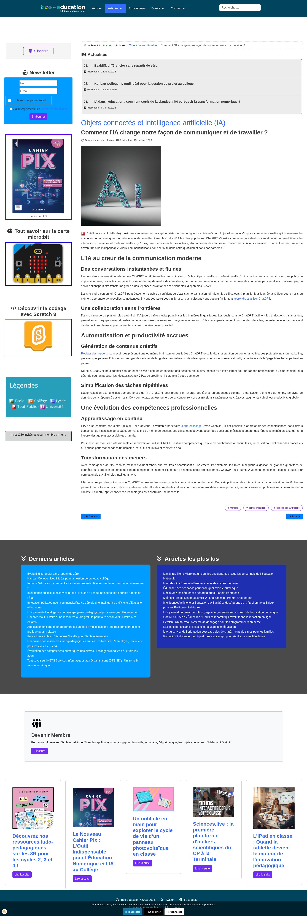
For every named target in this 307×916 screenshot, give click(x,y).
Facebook (190, 899)
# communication (256, 507)
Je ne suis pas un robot (31, 100)
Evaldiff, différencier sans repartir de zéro (125, 65)
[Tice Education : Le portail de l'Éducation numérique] (63, 8)
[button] (4, 911)
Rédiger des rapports (94, 353)
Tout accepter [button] (132, 911)
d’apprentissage (191, 425)
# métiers (233, 507)
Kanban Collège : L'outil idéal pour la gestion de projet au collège (144, 83)
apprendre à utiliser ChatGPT (251, 298)
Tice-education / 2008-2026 (138, 899)
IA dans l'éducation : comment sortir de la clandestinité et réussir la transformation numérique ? (167, 101)
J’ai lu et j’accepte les (39, 108)
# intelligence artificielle (287, 507)
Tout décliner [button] (153, 911)
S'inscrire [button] (39, 750)
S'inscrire (41, 51)
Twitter (169, 899)
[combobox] (240, 7)
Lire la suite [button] (22, 874)
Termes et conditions (54, 108)
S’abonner (38, 116)
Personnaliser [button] (174, 911)
